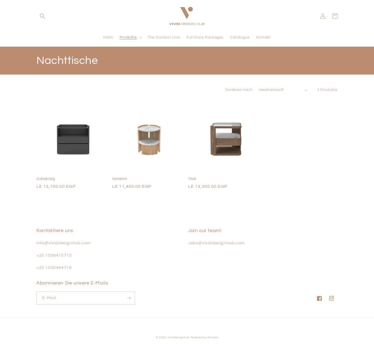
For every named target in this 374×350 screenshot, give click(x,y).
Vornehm (119, 179)
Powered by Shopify (204, 337)
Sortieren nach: (239, 90)
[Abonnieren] (129, 298)
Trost (192, 179)
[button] (42, 16)
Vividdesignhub (178, 337)
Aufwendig (45, 179)
